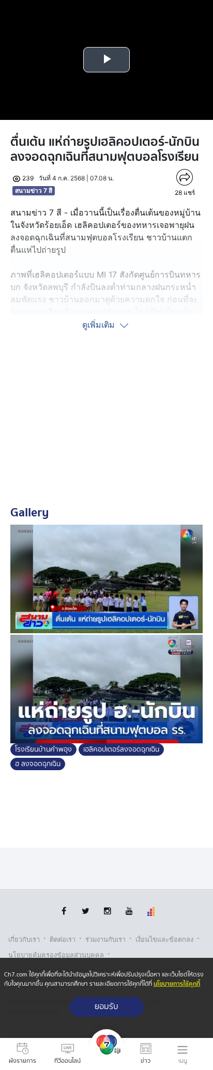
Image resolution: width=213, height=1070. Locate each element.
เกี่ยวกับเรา (24, 939)
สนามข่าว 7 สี (33, 190)
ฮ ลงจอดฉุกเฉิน (37, 764)
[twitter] (86, 911)
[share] (185, 177)
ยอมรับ (106, 1007)
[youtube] (129, 911)
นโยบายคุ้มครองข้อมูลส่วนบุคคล (56, 955)
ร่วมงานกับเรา (105, 939)
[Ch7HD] (106, 1054)
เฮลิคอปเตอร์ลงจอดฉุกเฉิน (121, 749)
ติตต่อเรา (62, 939)
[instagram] (107, 911)
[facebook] (64, 911)
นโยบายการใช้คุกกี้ (177, 984)
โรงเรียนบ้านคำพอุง (43, 749)
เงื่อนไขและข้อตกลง (164, 939)
